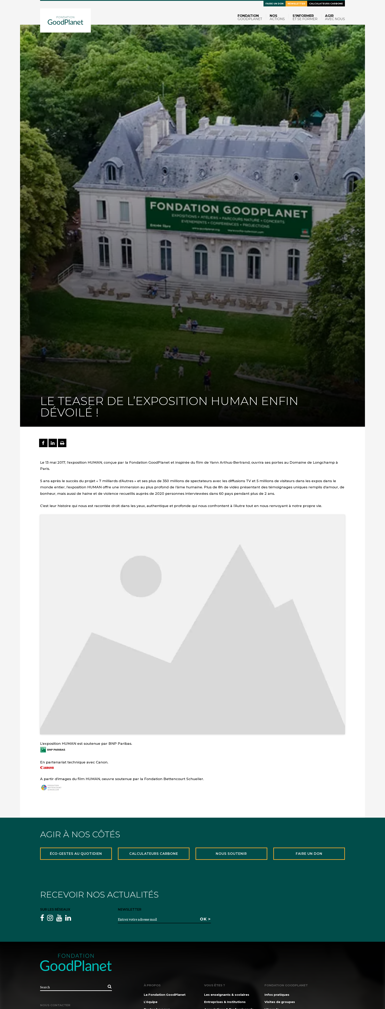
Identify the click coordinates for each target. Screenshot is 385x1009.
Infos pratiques (276, 995)
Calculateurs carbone (326, 3)
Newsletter (296, 3)
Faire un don (274, 3)
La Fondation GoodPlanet (164, 995)
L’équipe (150, 1002)
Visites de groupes (279, 1002)
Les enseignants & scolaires (226, 995)
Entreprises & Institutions (225, 1002)
